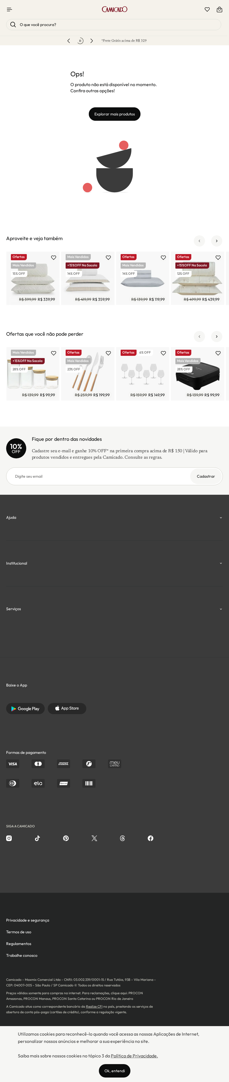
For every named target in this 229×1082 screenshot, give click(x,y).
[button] (199, 241)
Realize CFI (94, 1006)
